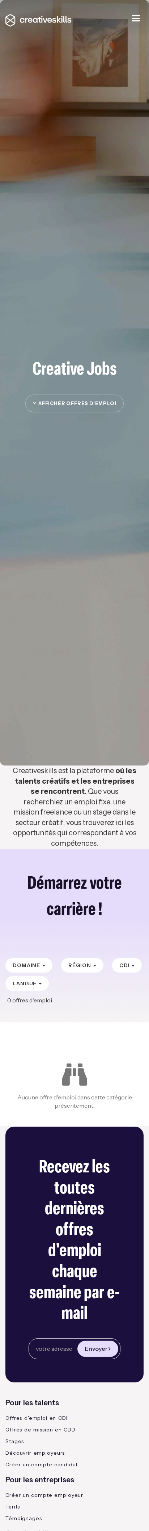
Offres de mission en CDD (40, 1429)
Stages (14, 1441)
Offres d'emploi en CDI (36, 1418)
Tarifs (12, 1506)
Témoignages (23, 1518)
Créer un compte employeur (44, 1495)
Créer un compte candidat (41, 1464)
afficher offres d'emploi (76, 403)
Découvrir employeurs (35, 1453)
